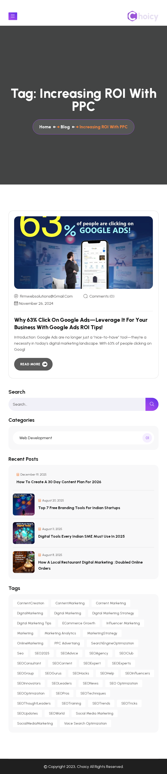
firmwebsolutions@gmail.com (46, 296)
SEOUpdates (27, 713)
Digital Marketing (67, 613)
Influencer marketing (123, 623)
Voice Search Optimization (85, 723)
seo (20, 653)
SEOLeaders (62, 683)
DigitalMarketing (30, 613)
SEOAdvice (69, 653)
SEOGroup (25, 673)
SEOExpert (92, 663)
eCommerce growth (78, 623)
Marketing (25, 633)
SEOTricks (129, 703)
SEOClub (126, 653)
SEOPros (62, 693)
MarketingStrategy (102, 633)
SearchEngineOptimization (112, 643)
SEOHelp (107, 673)
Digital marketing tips (34, 623)
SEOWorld (57, 713)
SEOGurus (53, 673)
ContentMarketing (70, 603)
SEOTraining (71, 703)
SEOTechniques (93, 693)
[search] (152, 404)
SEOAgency (98, 653)
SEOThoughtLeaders (33, 703)
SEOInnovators (28, 683)
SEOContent (62, 663)
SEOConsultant (29, 663)
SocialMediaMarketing (35, 723)
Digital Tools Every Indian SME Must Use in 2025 (81, 536)
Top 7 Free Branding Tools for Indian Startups (79, 507)
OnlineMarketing (30, 643)
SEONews (90, 683)
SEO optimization (124, 683)
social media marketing (94, 713)
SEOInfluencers (137, 673)
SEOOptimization (31, 693)
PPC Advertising (67, 643)
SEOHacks (81, 673)
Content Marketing (111, 603)
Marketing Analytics (60, 633)
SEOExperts (121, 663)
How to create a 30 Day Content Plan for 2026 (59, 481)
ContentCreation (30, 603)
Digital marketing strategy (113, 613)
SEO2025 (42, 653)
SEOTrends (101, 703)
